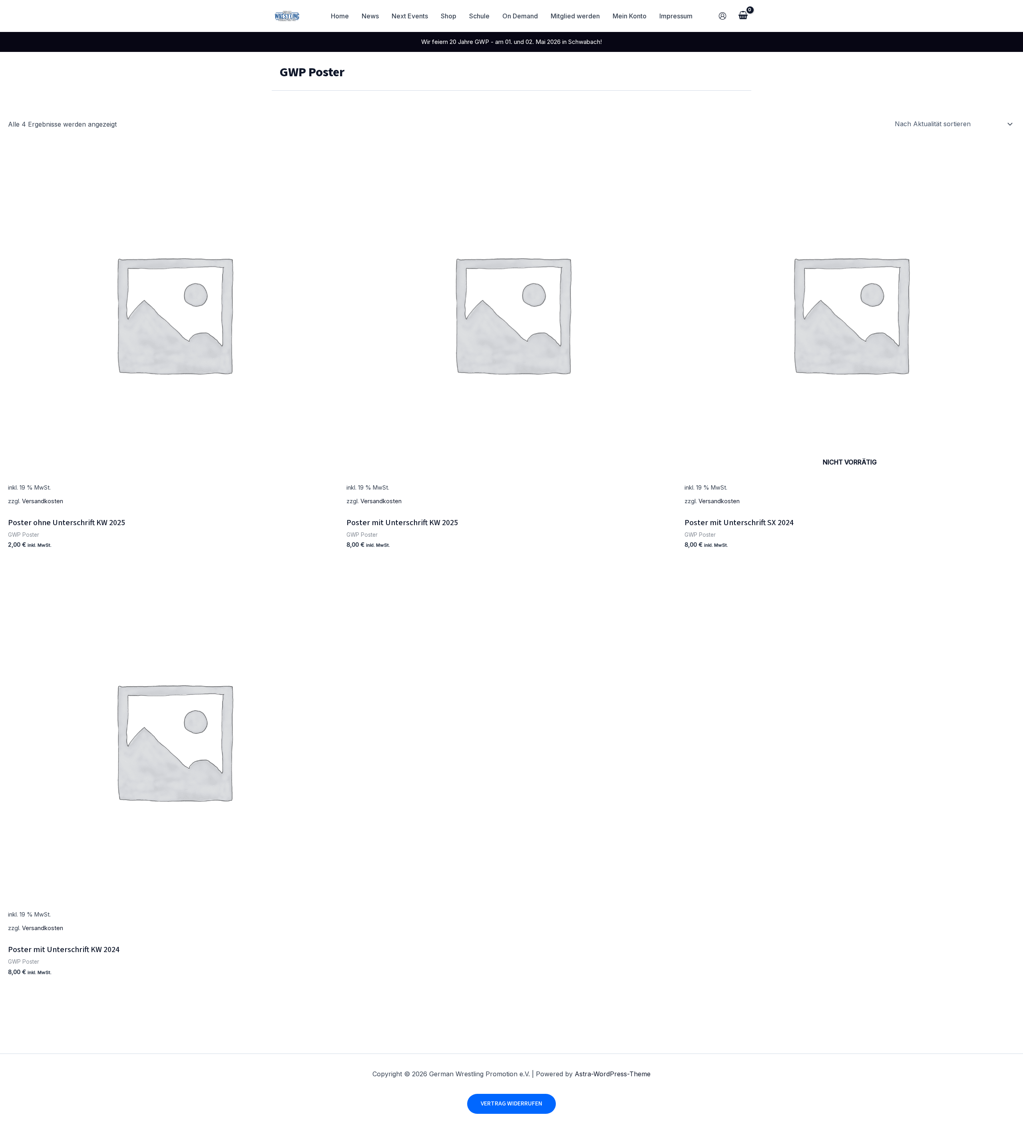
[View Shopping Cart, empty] (742, 16)
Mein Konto (630, 16)
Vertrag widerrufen (511, 1103)
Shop (448, 16)
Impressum (676, 16)
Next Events (410, 16)
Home (340, 16)
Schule (479, 16)
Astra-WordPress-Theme (613, 1074)
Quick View (173, 501)
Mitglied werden (575, 16)
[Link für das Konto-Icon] (722, 16)
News (370, 16)
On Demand (520, 16)
